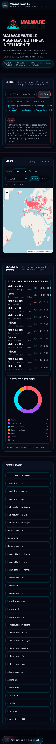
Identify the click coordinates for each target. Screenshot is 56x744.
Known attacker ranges (18, 570)
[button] (7, 192)
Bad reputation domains (19, 507)
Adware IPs (12, 680)
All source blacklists (18, 475)
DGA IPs (11, 703)
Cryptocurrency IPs (17, 633)
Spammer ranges (15, 593)
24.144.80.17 (16, 101)
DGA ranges (12, 711)
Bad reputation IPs (17, 515)
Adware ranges (14, 688)
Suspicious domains (17, 491)
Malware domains (15, 530)
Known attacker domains (19, 554)
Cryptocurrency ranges (18, 640)
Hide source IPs (15, 656)
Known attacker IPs (17, 562)
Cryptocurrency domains (19, 625)
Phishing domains (16, 601)
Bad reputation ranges (18, 523)
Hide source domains (17, 648)
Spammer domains (15, 578)
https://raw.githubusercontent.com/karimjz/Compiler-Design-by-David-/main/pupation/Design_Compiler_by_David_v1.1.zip (30, 108)
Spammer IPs (13, 585)
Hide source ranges (17, 664)
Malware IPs (13, 538)
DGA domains (13, 695)
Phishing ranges (15, 617)
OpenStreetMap (46, 251)
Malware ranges (15, 546)
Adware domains (15, 672)
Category (32, 171)
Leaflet (33, 251)
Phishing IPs (14, 609)
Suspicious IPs (15, 483)
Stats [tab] (45, 179)
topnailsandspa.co (34, 101)
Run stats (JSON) (16, 719)
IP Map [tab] (34, 179)
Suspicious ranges (16, 499)
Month (8, 171)
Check (44, 94)
